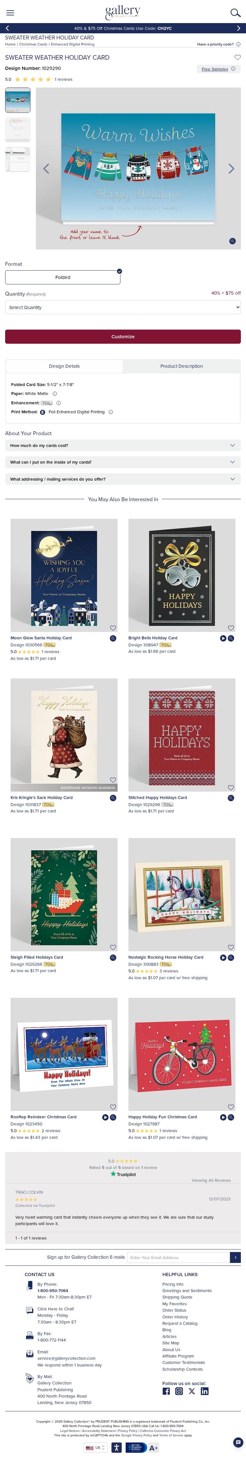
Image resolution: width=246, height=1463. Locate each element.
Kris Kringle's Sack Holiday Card (42, 797)
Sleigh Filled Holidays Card (37, 957)
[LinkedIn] (205, 1390)
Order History (175, 1317)
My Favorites (174, 1303)
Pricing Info (173, 1284)
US (97, 1447)
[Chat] (238, 1442)
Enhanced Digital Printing (72, 44)
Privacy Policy (127, 1430)
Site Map (170, 1343)
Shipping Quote (177, 1297)
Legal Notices (70, 1430)
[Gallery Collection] (123, 13)
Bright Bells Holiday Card (152, 638)
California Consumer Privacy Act (163, 1430)
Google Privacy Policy (136, 1435)
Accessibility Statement (99, 1430)
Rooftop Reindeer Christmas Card (44, 1117)
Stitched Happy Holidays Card (157, 797)
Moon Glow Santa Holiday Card (41, 638)
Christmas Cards (33, 44)
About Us (171, 1349)
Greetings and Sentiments (187, 1290)
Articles (169, 1336)
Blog (166, 1329)
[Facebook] (168, 1390)
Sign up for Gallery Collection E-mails (86, 1257)
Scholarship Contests (182, 1369)
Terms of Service (171, 1435)
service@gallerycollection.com (66, 1358)
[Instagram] (181, 1390)
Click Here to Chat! (55, 1309)
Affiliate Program (178, 1356)
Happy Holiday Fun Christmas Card (162, 1117)
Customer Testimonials (183, 1362)
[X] (194, 1390)
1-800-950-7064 (52, 1290)
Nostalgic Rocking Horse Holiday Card (165, 957)
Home (10, 44)
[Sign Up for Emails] (235, 1257)
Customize (123, 336)
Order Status (174, 1310)
